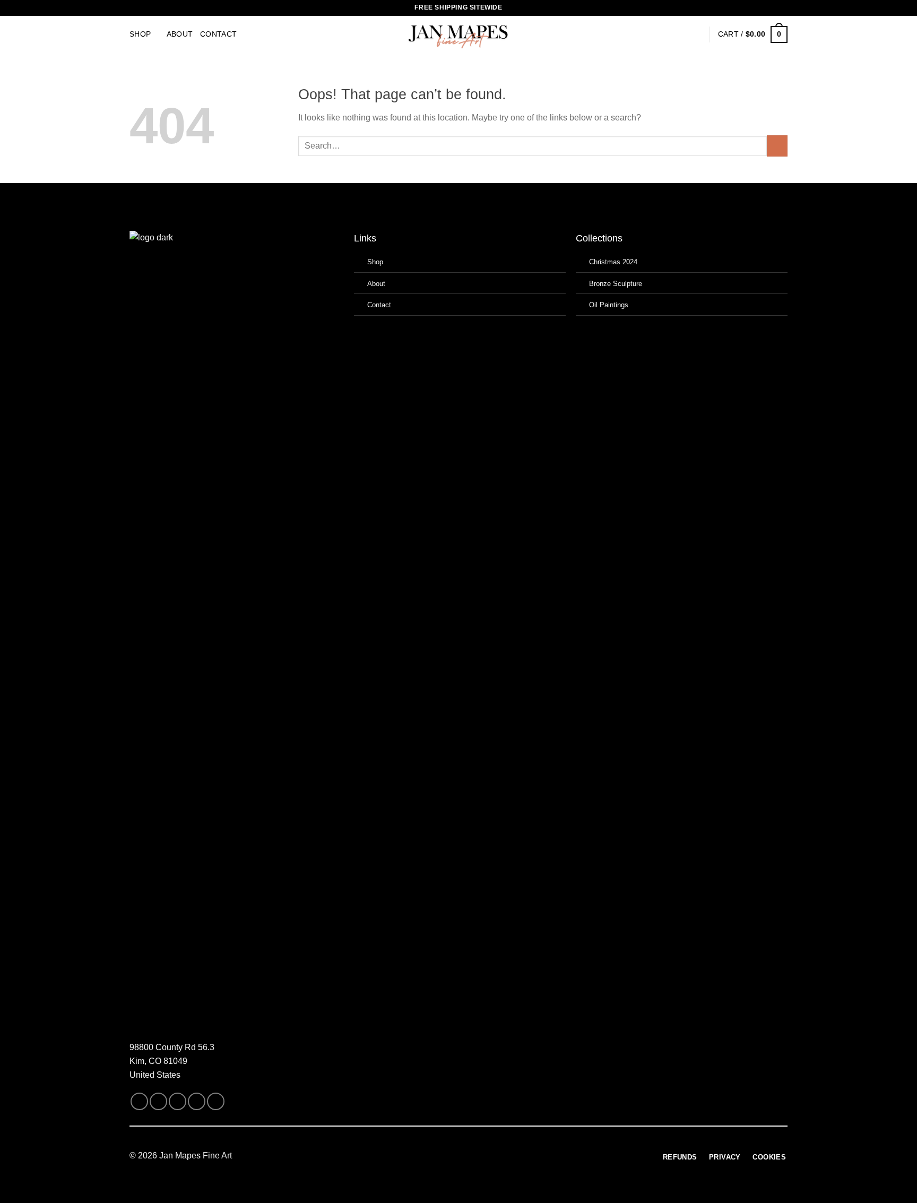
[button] (696, 34)
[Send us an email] (177, 1101)
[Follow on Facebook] (139, 1101)
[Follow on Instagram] (158, 1101)
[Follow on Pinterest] (215, 1101)
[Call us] (196, 1101)
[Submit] (777, 145)
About (180, 34)
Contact (218, 34)
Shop (140, 34)
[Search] (679, 35)
